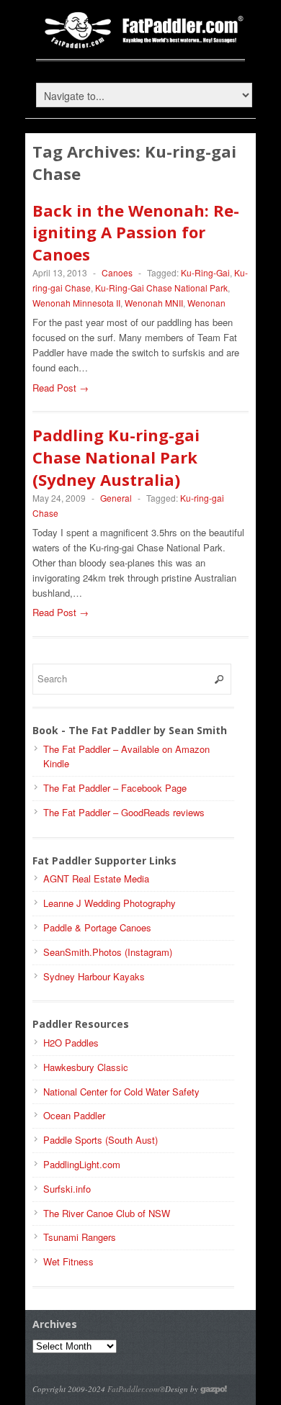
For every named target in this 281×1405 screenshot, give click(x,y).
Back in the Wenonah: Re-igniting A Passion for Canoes (135, 232)
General (116, 498)
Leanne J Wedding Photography (109, 903)
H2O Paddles (71, 1042)
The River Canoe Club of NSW (106, 1213)
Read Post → (60, 387)
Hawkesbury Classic (85, 1067)
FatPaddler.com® (136, 1388)
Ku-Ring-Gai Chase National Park (161, 287)
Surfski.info (67, 1189)
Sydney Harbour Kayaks (94, 976)
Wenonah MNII (154, 303)
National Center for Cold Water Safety (121, 1091)
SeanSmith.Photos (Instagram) (107, 952)
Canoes (117, 272)
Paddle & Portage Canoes (97, 927)
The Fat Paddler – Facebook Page (115, 788)
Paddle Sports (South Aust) (100, 1140)
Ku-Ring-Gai (205, 272)
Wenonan (206, 303)
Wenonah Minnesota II (76, 303)
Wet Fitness (68, 1261)
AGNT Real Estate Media (96, 878)
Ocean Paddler (74, 1115)
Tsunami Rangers (79, 1237)
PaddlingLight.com (81, 1164)
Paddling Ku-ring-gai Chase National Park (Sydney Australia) (116, 457)
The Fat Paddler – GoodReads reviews (124, 812)
